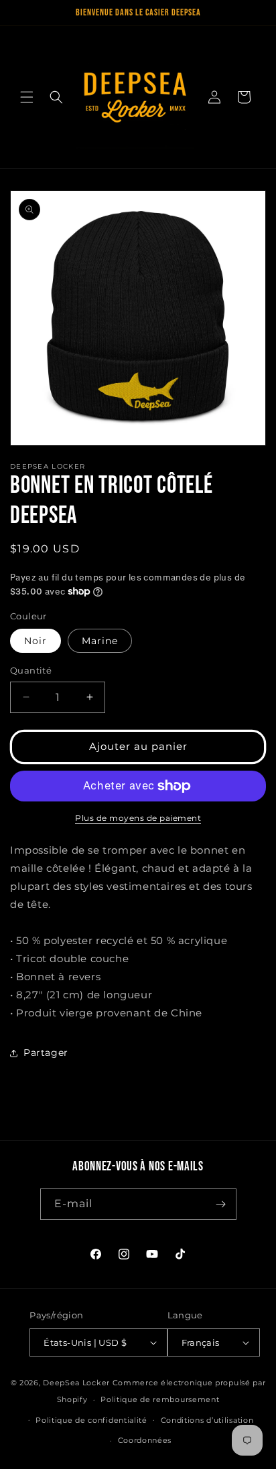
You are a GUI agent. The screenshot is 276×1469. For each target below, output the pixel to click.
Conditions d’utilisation (207, 1420)
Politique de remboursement (159, 1399)
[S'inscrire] (221, 1204)
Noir (35, 641)
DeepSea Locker (76, 1382)
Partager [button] (45, 1053)
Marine (100, 641)
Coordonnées (145, 1440)
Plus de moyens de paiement (138, 818)
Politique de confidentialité (91, 1420)
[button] (27, 97)
